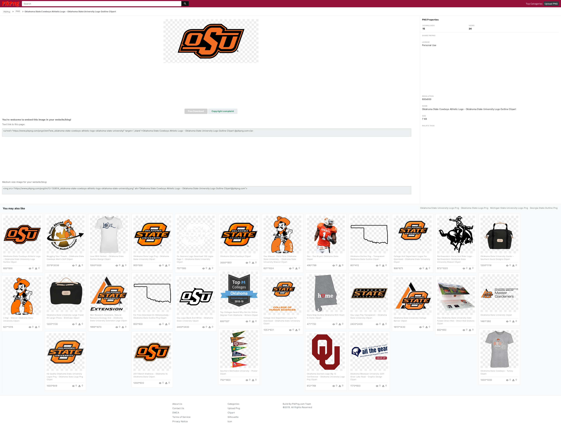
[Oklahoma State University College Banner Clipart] (413, 296)
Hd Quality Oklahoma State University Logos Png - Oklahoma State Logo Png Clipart (65, 377)
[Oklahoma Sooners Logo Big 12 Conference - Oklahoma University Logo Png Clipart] (326, 352)
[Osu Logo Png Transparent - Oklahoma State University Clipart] (369, 293)
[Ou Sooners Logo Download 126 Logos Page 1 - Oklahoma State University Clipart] (196, 234)
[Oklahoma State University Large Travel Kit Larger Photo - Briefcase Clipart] (65, 293)
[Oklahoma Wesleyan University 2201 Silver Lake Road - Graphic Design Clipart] (369, 352)
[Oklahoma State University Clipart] (499, 293)
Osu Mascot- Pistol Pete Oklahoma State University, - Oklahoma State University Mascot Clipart (280, 259)
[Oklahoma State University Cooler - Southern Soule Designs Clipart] (499, 234)
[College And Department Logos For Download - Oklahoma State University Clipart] (413, 234)
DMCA (175, 412)
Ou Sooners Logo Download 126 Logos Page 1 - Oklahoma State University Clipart (195, 259)
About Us (177, 403)
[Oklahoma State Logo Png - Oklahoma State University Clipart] (152, 234)
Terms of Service (181, 417)
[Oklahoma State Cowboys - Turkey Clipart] (499, 349)
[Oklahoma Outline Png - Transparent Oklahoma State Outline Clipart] (369, 234)
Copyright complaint (223, 111)
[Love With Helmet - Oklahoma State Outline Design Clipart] (109, 234)
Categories (233, 403)
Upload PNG (551, 3)
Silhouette (233, 417)
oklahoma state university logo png (439, 208)
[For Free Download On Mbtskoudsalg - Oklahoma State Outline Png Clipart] (152, 293)
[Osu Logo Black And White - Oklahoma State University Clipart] (196, 296)
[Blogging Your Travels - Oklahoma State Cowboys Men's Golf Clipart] (65, 234)
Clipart (231, 412)
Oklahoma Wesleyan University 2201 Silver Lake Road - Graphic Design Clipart (367, 377)
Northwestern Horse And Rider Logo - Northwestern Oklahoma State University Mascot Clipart (455, 259)
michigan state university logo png (509, 208)
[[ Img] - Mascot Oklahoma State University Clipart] (22, 296)
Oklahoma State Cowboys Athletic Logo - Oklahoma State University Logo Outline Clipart (21, 259)
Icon (230, 421)
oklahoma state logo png (474, 208)
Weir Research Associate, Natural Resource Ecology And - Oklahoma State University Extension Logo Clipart (108, 318)
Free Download (196, 111)
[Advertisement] (211, 86)
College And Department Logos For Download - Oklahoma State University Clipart (412, 259)
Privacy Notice (180, 421)
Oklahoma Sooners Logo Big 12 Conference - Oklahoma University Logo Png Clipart (326, 377)
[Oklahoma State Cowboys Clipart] (239, 234)
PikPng (7, 12)
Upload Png (234, 408)
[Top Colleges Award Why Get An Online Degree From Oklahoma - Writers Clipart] (239, 290)
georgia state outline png (544, 208)
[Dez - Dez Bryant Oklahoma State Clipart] (326, 234)
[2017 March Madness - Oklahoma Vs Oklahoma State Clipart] (152, 352)
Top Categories (534, 3)
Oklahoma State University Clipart (496, 315)
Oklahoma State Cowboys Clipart (235, 256)
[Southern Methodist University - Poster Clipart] (239, 349)
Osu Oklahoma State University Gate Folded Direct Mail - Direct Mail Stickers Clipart (455, 321)
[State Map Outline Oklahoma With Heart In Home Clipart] (326, 293)
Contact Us (178, 408)
